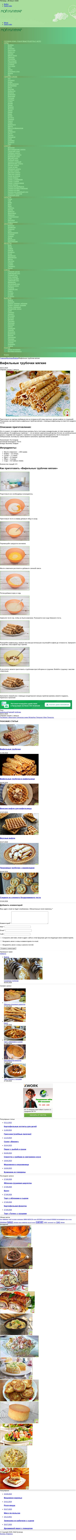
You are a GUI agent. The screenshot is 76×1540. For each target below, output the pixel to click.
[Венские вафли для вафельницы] (19, 805)
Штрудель (11, 332)
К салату (11, 296)
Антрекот (11, 80)
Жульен (11, 109)
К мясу (10, 291)
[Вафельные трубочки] (19, 745)
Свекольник (12, 62)
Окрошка (11, 57)
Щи (9, 75)
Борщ (10, 47)
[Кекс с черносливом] (14, 1290)
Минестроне (12, 55)
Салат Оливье (13, 178)
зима (25, 1219)
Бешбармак (12, 86)
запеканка (20, 1219)
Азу (9, 78)
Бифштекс (12, 91)
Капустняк (11, 50)
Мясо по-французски (15, 128)
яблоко (63, 1222)
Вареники (11, 96)
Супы (6, 43)
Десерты (7, 243)
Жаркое (11, 107)
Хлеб (10, 310)
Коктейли (11, 220)
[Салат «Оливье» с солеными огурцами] (19, 1356)
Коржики (11, 302)
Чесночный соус (14, 284)
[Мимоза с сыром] (16, 1378)
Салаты (7, 146)
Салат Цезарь (13, 185)
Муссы (10, 259)
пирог (10, 1222)
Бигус (10, 87)
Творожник (12, 341)
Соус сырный (13, 277)
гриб (10, 1219)
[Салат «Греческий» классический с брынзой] (16, 1445)
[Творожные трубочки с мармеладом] (19, 864)
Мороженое (12, 257)
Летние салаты (13, 165)
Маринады (12, 282)
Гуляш (10, 101)
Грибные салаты (14, 153)
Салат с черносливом (16, 183)
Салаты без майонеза (16, 186)
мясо (66, 1219)
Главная (3, 358)
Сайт (2, 934)
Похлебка (11, 59)
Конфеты (11, 252)
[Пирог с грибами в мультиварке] (14, 1489)
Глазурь (11, 342)
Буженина (11, 94)
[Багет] (15, 1021)
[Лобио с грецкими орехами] (16, 1268)
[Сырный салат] (13, 1467)
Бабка (10, 82)
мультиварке (61, 1219)
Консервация (13, 241)
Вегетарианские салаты (16, 149)
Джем (10, 238)
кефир (35, 1219)
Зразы (10, 110)
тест (55, 1222)
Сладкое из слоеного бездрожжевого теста (20, 898)
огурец (70, 1219)
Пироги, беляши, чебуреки (17, 303)
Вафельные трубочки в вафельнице (17, 779)
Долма (10, 103)
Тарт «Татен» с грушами (13, 1079)
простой (30, 1222)
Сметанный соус (14, 273)
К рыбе (10, 295)
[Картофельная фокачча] (15, 1059)
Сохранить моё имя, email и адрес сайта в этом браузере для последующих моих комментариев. (38, 938)
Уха (9, 68)
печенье (3, 1222)
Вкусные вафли (7, 838)
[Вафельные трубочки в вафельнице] (19, 775)
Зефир (10, 248)
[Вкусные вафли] (19, 834)
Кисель (10, 209)
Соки (10, 218)
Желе (10, 247)
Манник (10, 335)
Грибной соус (13, 289)
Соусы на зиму (13, 279)
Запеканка (12, 337)
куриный (48, 1219)
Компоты (11, 211)
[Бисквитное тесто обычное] (19, 1423)
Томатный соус (13, 280)
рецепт (33, 1222)
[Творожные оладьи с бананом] (19, 1401)
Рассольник (12, 61)
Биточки (11, 89)
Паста (10, 133)
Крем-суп (11, 52)
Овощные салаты (14, 169)
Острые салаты (13, 171)
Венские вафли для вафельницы (16, 808)
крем (44, 1219)
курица (53, 1219)
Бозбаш (11, 45)
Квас (9, 204)
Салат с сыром (13, 181)
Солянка (11, 64)
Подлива (11, 140)
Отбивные (11, 132)
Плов (10, 139)
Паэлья (10, 135)
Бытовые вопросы (15, 351)
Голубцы (11, 100)
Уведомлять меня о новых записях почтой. (18, 945)
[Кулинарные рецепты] (11, 19)
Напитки (7, 197)
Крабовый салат (14, 156)
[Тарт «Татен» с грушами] (15, 1077)
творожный (50, 1222)
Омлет (10, 130)
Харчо (10, 70)
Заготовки (8, 224)
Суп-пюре (11, 66)
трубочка (17, 712)
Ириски (10, 250)
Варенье (11, 225)
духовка (14, 1219)
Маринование (13, 233)
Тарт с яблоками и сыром (13, 1042)
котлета (40, 1219)
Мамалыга (12, 124)
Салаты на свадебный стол (18, 192)
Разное (7, 348)
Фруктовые (12, 213)
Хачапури (11, 328)
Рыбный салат (13, 160)
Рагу (9, 144)
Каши (10, 114)
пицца (20, 1222)
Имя (2, 927)
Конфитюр (12, 227)
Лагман (10, 54)
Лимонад (11, 215)
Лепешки (11, 323)
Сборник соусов (14, 271)
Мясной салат (13, 158)
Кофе (10, 202)
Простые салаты (14, 174)
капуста (30, 1219)
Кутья (10, 254)
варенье (5, 1219)
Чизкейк (11, 330)
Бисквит (11, 319)
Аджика (10, 236)
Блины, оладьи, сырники (17, 305)
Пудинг (10, 263)
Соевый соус (13, 275)
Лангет (10, 121)
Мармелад (12, 256)
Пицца (10, 326)
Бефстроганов (13, 84)
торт (58, 1222)
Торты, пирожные (14, 307)
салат (39, 1221)
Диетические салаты (15, 163)
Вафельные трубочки (10, 749)
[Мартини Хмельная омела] (15, 1246)
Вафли (10, 300)
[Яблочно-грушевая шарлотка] (15, 1002)
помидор (24, 1222)
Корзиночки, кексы (14, 309)
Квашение (11, 240)
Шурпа (10, 73)
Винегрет (11, 147)
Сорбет (10, 264)
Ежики (10, 105)
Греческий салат (14, 151)
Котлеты (11, 117)
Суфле (10, 346)
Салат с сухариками (15, 179)
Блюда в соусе (13, 286)
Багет (6, 1023)
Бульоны (11, 48)
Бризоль (11, 93)
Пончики (11, 339)
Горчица (11, 287)
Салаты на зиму (14, 190)
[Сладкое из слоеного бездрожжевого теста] (19, 894)
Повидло (11, 229)
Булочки (11, 318)
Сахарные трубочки (11, 981)
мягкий (11, 712)
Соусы (7, 270)
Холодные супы (14, 71)
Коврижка (11, 344)
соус (45, 1222)
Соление (11, 234)
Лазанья (11, 119)
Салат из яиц (13, 167)
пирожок (15, 1222)
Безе (9, 245)
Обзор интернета (14, 349)
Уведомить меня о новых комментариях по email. (20, 941)
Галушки (11, 98)
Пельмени (11, 137)
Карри (10, 112)
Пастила (11, 261)
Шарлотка (11, 333)
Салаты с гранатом (15, 194)
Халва (10, 268)
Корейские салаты (14, 155)
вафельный (4, 712)
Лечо (9, 231)
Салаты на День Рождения (18, 188)
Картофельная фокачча (12, 1060)
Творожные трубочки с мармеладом (17, 868)
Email (2, 930)
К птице (10, 293)
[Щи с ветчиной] (16, 1334)
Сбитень (11, 208)
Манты (10, 126)
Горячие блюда (10, 77)
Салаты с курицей (14, 162)
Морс (10, 206)
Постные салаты (14, 172)
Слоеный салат (13, 195)
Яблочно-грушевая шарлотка (14, 1004)
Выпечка (7, 298)
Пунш (10, 199)
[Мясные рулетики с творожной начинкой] (17, 1312)
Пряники (11, 325)
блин (1, 1219)
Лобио (10, 123)
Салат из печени (14, 176)
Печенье (11, 312)
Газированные (13, 217)
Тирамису (11, 266)
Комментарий (5, 923)
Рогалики (11, 316)
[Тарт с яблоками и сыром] (15, 1040)
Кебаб (10, 116)
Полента (11, 142)
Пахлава (11, 321)
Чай (9, 201)
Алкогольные (13, 222)
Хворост (11, 314)
